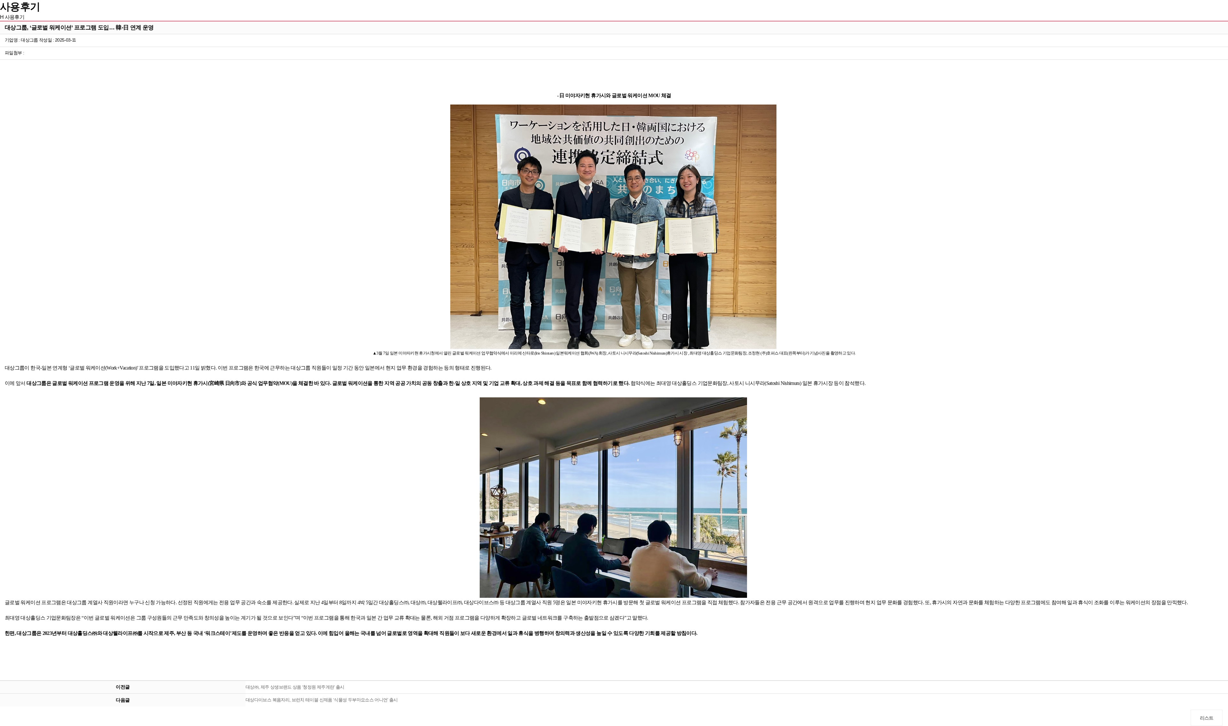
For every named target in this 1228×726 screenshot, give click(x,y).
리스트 (1207, 718)
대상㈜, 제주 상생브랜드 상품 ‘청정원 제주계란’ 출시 (295, 687)
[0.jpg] (613, 227)
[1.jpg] (613, 497)
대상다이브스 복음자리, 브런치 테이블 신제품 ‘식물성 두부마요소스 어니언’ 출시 (322, 699)
